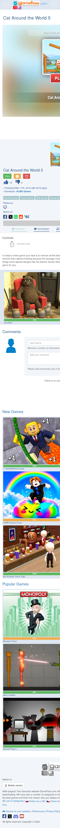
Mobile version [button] (15, 785)
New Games (12, 411)
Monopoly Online (10, 641)
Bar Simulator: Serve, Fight (14, 576)
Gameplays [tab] (43, 228)
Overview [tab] (20, 228)
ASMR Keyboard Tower (12, 522)
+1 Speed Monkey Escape (13, 468)
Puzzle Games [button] (11, 197)
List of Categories (14, 800)
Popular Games (15, 584)
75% (7, 176)
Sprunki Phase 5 (9, 749)
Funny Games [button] (27, 197)
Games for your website (18, 811)
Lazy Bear (8, 322)
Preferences (38, 811)
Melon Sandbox (9, 695)
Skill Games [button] (42, 197)
